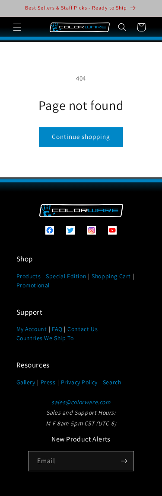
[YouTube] (112, 232)
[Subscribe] (123, 461)
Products (28, 276)
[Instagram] (91, 232)
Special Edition (66, 276)
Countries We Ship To (45, 338)
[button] (17, 27)
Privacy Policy (79, 382)
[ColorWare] (81, 215)
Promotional (33, 285)
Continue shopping (81, 136)
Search (112, 382)
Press (48, 382)
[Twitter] (70, 232)
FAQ (57, 329)
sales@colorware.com (80, 402)
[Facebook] (49, 232)
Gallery (25, 382)
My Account (31, 329)
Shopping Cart (111, 276)
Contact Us (82, 329)
